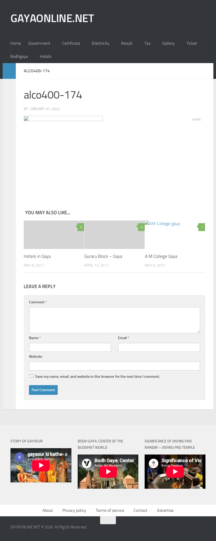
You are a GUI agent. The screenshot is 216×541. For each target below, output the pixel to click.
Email (123, 338)
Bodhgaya (19, 56)
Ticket (191, 43)
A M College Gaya (161, 256)
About (47, 510)
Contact (141, 510)
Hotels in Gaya (37, 256)
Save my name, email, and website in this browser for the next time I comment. (97, 376)
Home (15, 43)
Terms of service (110, 510)
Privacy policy (74, 510)
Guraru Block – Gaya (103, 256)
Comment (38, 302)
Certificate (71, 43)
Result (126, 43)
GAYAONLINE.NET (52, 18)
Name (35, 338)
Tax (147, 43)
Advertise (165, 510)
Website (35, 356)
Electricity (100, 43)
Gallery (168, 43)
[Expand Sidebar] (9, 71)
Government (39, 43)
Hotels (45, 56)
